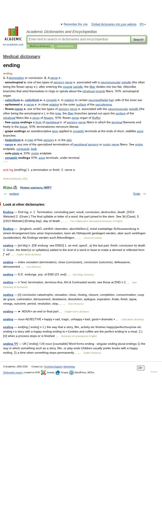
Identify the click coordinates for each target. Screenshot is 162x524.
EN (141, 24)
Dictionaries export (12, 372)
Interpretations (65, 46)
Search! (138, 39)
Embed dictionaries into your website (114, 24)
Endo (136, 193)
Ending (8, 212)
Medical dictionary (40, 46)
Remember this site (76, 24)
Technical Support (53, 366)
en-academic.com (13, 44)
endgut (14, 193)
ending (8, 245)
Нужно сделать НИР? (36, 187)
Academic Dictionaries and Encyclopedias (61, 32)
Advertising (69, 366)
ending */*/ (10, 343)
